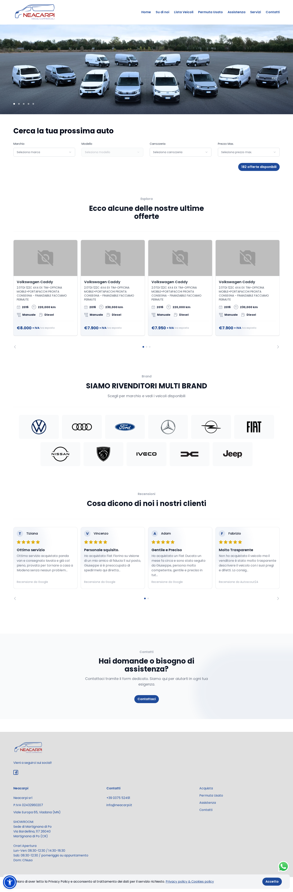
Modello (87, 144)
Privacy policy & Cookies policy (190, 881)
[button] (10, 882)
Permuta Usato (210, 12)
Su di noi (162, 12)
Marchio (19, 144)
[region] (146, 294)
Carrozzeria (157, 144)
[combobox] (44, 152)
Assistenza (236, 12)
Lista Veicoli (183, 12)
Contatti (273, 12)
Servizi (255, 12)
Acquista (206, 788)
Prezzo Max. (226, 144)
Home (146, 12)
